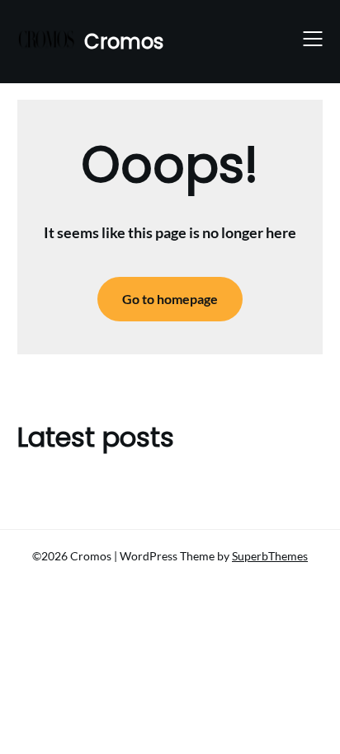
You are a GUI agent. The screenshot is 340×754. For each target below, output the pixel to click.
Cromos (123, 41)
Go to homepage (170, 299)
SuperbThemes (270, 556)
